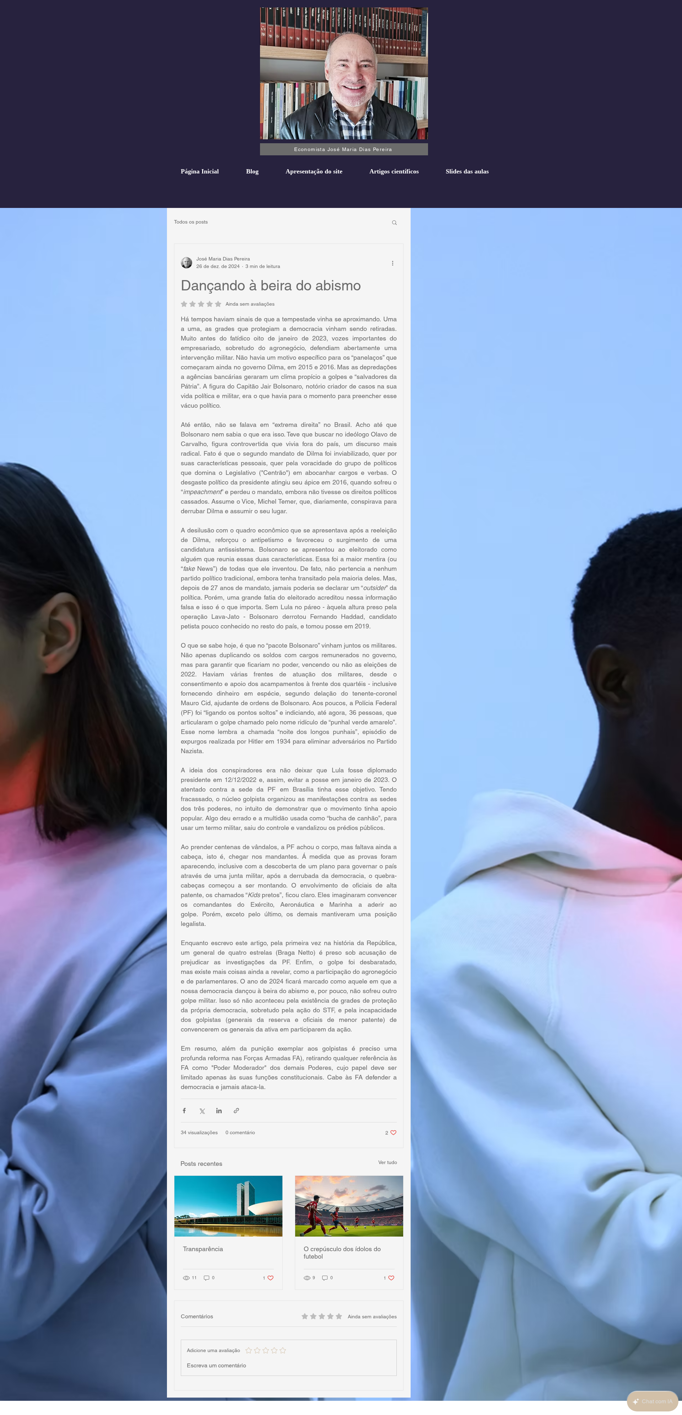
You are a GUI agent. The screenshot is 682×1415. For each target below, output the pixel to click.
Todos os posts (191, 222)
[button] (394, 222)
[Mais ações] (392, 262)
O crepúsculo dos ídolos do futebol (342, 1252)
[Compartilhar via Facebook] (184, 1110)
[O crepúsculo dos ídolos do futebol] (349, 1206)
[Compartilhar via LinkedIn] (219, 1110)
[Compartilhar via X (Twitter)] (201, 1110)
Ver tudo (387, 1162)
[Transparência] (228, 1206)
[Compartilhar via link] (236, 1110)
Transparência (203, 1249)
